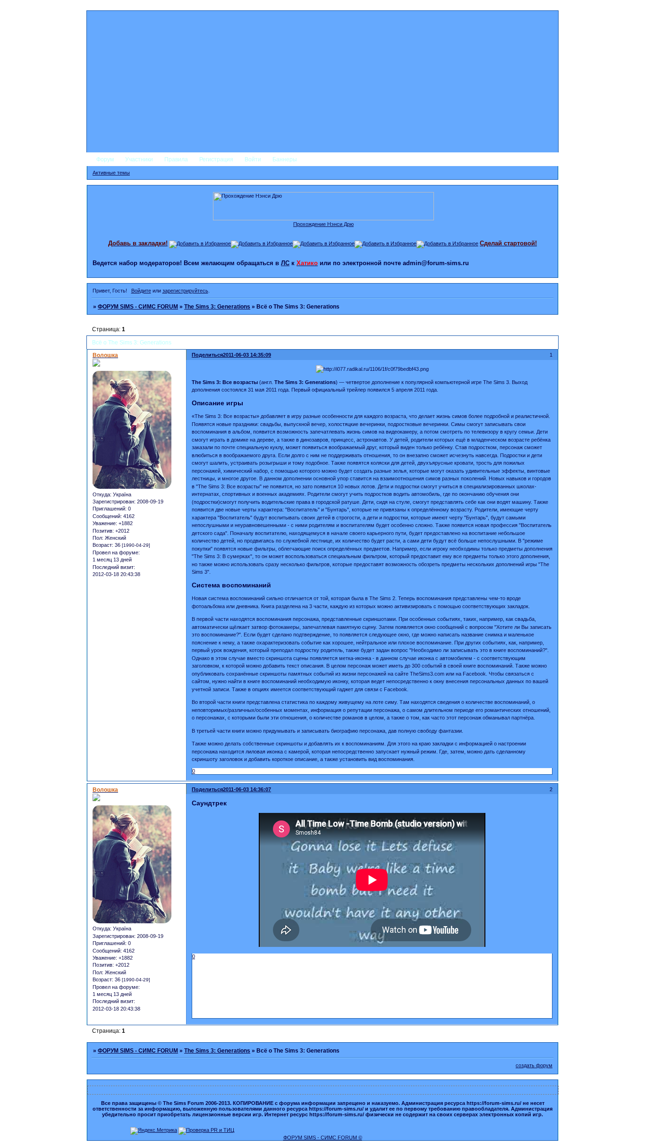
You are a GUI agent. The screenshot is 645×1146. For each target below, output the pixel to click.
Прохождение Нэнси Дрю (323, 224)
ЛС (285, 263)
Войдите (141, 290)
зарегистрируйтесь (185, 290)
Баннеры (284, 159)
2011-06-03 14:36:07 (247, 789)
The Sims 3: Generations (217, 306)
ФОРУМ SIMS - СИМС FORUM (138, 306)
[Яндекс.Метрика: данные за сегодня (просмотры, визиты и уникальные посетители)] (153, 1131)
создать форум (534, 1065)
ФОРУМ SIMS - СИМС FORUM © (322, 1137)
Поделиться (207, 355)
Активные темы (111, 173)
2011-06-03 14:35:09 (247, 355)
